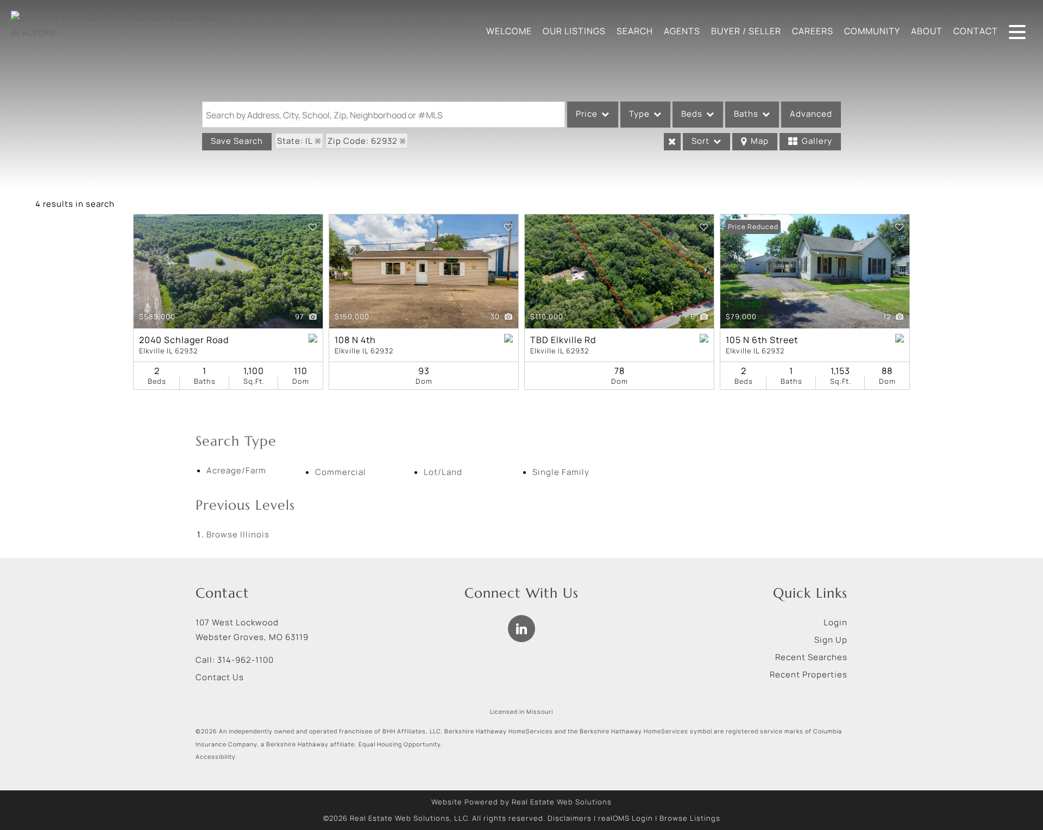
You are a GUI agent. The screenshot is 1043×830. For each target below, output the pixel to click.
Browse (237, 534)
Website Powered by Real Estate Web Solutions (521, 802)
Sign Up (830, 639)
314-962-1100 (245, 660)
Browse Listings (689, 818)
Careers (812, 31)
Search (635, 31)
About (927, 31)
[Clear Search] (672, 141)
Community (872, 31)
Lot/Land (443, 472)
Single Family (560, 472)
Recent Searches (811, 657)
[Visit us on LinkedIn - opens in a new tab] (521, 628)
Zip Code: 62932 (363, 141)
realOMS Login (625, 818)
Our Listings (574, 31)
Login (835, 622)
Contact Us (220, 677)
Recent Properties (808, 674)
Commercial (340, 472)
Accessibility (216, 757)
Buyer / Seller (746, 31)
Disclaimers (570, 818)
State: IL (295, 141)
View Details (228, 272)
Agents (682, 31)
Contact (975, 31)
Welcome (509, 31)
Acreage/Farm (236, 470)
